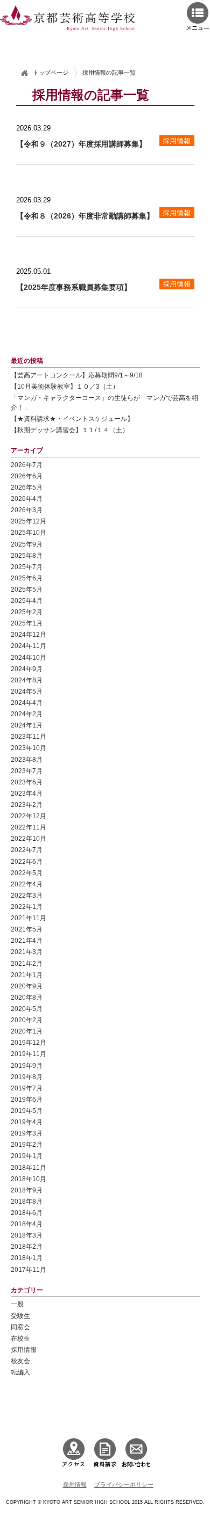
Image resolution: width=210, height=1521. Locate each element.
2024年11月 (28, 645)
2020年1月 (27, 1031)
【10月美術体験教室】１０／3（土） (65, 386)
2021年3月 (27, 951)
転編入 (20, 1372)
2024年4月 (27, 702)
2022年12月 (28, 815)
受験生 (20, 1315)
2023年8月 (27, 759)
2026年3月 (27, 509)
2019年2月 (27, 1144)
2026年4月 (27, 498)
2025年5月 (27, 589)
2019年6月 (27, 1099)
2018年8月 (27, 1201)
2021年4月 (27, 940)
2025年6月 (27, 577)
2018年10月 (28, 1178)
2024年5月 (27, 691)
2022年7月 (27, 849)
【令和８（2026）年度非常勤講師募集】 (85, 216)
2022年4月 (27, 883)
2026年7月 (27, 464)
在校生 (20, 1338)
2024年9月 (27, 668)
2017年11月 (28, 1269)
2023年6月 (27, 781)
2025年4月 (27, 600)
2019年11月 (28, 1053)
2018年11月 (28, 1167)
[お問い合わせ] (136, 1452)
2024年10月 (28, 657)
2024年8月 (27, 679)
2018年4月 (27, 1223)
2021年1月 (27, 974)
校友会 (20, 1360)
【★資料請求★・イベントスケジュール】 (72, 418)
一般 (17, 1303)
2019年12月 (28, 1042)
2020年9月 (27, 986)
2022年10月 (28, 838)
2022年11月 (28, 827)
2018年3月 (27, 1235)
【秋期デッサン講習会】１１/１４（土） (70, 429)
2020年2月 (27, 1019)
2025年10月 (28, 532)
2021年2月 (27, 963)
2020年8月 (27, 997)
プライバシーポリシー (123, 1484)
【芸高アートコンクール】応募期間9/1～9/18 (77, 375)
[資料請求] (105, 1452)
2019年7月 (27, 1088)
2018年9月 (27, 1190)
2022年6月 (27, 861)
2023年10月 (28, 747)
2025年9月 (27, 544)
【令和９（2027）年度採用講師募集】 (81, 144)
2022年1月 (27, 906)
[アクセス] (74, 1452)
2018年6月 (27, 1212)
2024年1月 (27, 725)
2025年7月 (27, 566)
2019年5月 (27, 1110)
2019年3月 (27, 1133)
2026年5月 (27, 487)
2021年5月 (27, 929)
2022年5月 (27, 872)
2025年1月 (27, 623)
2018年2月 (27, 1246)
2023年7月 (27, 770)
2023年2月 (27, 804)
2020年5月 (27, 1008)
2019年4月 (27, 1121)
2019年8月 (27, 1076)
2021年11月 (28, 917)
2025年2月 (27, 611)
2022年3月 (27, 895)
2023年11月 (28, 736)
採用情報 (24, 1349)
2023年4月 (27, 793)
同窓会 (20, 1326)
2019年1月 (27, 1155)
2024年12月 (28, 634)
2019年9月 (27, 1065)
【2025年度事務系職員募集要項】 (73, 287)
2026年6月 (27, 475)
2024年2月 (27, 713)
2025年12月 (28, 521)
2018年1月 (27, 1257)
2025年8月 (27, 555)
